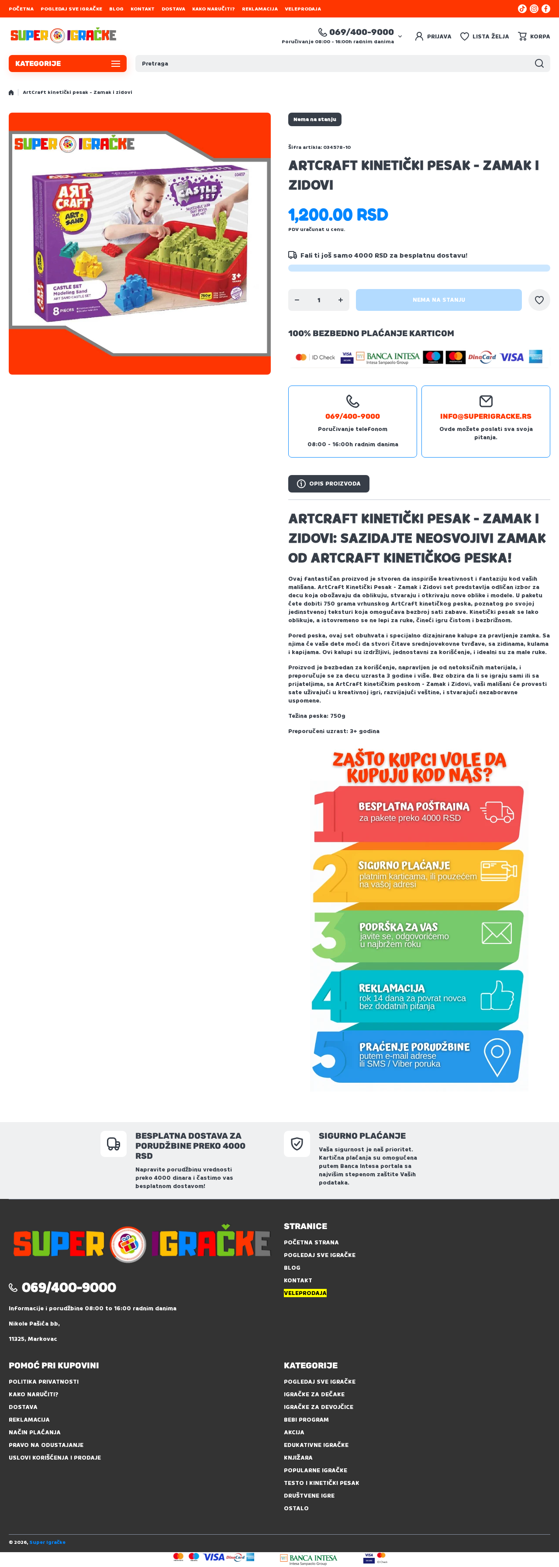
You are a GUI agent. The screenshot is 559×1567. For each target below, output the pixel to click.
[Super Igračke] (63, 36)
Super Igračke (47, 1542)
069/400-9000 (361, 32)
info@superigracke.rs (485, 416)
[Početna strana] (11, 92)
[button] (534, 36)
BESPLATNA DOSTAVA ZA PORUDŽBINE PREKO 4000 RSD (190, 1146)
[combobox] (342, 63)
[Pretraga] (539, 63)
